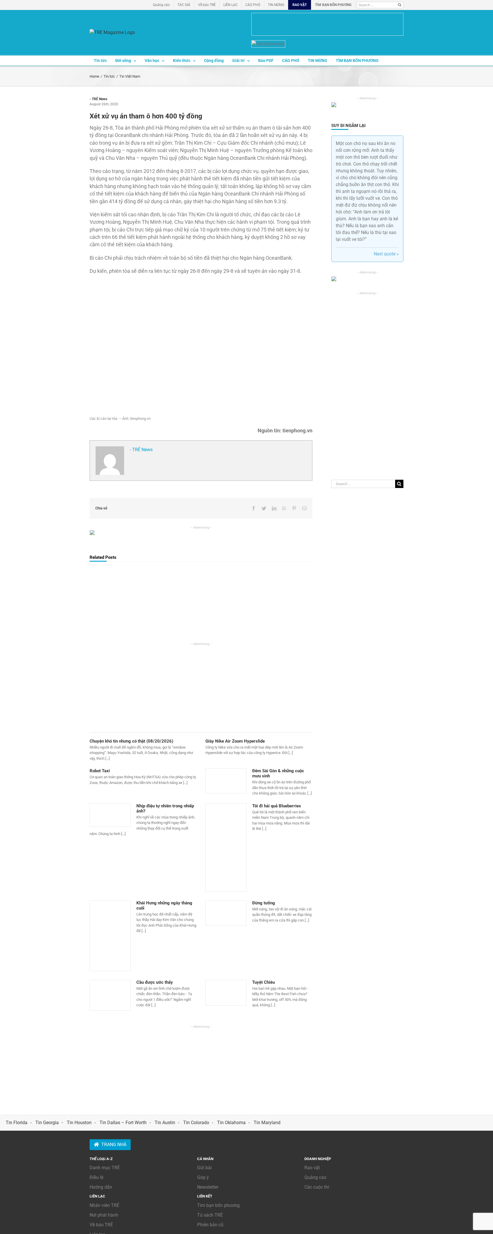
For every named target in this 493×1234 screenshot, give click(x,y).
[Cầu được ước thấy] (110, 995)
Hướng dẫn (101, 1187)
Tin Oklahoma (231, 1122)
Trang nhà (113, 1144)
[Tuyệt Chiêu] (225, 993)
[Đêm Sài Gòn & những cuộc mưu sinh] (225, 780)
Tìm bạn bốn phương (218, 1205)
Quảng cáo (315, 1177)
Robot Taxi (100, 770)
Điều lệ (96, 1177)
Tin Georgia (47, 1122)
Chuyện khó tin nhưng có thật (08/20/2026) (131, 741)
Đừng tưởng (263, 903)
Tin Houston (79, 1122)
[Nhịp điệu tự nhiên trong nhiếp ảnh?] (110, 815)
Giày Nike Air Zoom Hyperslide (235, 741)
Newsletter (207, 1187)
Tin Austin (165, 1122)
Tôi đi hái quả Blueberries (276, 805)
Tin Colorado (196, 1122)
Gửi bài (204, 1167)
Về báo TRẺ (101, 1224)
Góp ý (203, 1177)
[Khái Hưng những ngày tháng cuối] (110, 935)
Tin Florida (16, 1122)
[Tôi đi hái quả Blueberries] (225, 847)
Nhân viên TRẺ (104, 1205)
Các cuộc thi (316, 1187)
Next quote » (386, 254)
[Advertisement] (201, 686)
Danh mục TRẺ (105, 1167)
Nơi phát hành (104, 1215)
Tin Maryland (267, 1122)
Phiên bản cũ (210, 1224)
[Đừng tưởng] (225, 913)
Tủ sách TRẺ (210, 1215)
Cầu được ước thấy (154, 982)
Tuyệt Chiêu (263, 982)
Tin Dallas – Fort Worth (123, 1122)
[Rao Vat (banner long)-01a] (327, 24)
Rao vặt (312, 1167)
